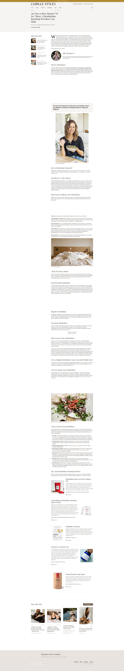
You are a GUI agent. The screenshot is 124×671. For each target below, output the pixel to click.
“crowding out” (55, 437)
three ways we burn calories (64, 278)
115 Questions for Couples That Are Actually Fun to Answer (41, 56)
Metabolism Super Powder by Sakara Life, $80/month (77, 492)
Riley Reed (74, 333)
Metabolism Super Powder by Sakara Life (78, 480)
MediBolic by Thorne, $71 (71, 537)
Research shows (75, 465)
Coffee (59, 454)
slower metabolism (84, 362)
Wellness (39, 45)
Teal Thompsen (61, 48)
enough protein (76, 441)
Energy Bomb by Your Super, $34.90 (73, 584)
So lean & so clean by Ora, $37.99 (58, 561)
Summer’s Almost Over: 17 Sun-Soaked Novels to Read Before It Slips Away (42, 63)
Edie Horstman (35, 27)
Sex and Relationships (41, 52)
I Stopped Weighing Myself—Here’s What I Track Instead (69, 627)
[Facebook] (32, 663)
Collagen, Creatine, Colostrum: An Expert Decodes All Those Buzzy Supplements (53, 629)
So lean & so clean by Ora (60, 547)
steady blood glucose (73, 445)
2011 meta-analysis (75, 454)
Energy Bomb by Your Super (75, 574)
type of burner (82, 180)
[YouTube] (43, 663)
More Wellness (87, 604)
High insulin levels (54, 348)
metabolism (62, 67)
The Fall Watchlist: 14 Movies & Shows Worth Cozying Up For (41, 48)
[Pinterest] (39, 663)
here (55, 292)
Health (33, 10)
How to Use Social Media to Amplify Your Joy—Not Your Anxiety (85, 630)
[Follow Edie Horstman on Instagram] (39, 27)
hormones (57, 342)
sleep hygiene (79, 458)
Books (38, 60)
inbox (66, 36)
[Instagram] (36, 663)
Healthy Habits (50, 624)
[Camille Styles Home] (43, 4)
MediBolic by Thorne (73, 526)
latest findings (60, 430)
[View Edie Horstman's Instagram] (74, 53)
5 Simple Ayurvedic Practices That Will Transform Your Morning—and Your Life (37, 629)
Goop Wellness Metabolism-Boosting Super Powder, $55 (63, 517)
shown (91, 459)
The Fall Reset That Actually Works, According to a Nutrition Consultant (42, 41)
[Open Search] (92, 8)
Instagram (79, 35)
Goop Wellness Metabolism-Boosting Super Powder (64, 501)
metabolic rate (54, 173)
